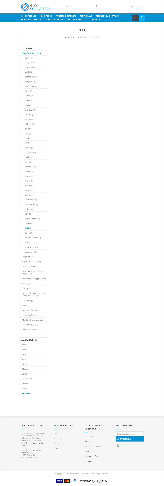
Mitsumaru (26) (31, 252)
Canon (24, 388)
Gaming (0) (26, 305)
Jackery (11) (29, 129)
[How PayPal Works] (74, 482)
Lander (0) (29, 157)
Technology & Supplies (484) (34, 278)
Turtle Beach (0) (31, 204)
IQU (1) (27, 138)
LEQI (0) (28, 133)
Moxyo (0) (29, 190)
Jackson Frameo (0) (33, 237)
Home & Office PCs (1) (31, 310)
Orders (56, 433)
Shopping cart (59, 443)
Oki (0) (28, 228)
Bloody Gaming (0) (32, 86)
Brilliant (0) (29, 209)
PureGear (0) (30, 185)
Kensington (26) (31, 247)
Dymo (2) (28, 233)
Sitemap (88, 461)
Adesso (25, 349)
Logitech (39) (30, 67)
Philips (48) (29, 119)
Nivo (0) (28, 242)
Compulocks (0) (31, 152)
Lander (25, 374)
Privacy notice (90, 451)
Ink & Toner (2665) (30, 325)
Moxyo (25, 383)
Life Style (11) (27, 288)
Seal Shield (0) (30, 176)
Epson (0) (28, 223)
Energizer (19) (30, 81)
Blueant (25, 369)
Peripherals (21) (28, 257)
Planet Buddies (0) (32, 218)
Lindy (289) (29, 62)
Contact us (89, 436)
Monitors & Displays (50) (32, 320)
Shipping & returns (92, 446)
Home (67, 37)
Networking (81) (28, 300)
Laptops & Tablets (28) (31, 315)
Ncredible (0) (30, 162)
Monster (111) (30, 114)
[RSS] (118, 445)
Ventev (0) (29, 181)
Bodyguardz (27, 378)
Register (134, 7)
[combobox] (79, 6)
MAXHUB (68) (30, 110)
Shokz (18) (29, 95)
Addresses (58, 438)
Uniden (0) (29, 100)
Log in (141, 7)
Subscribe (125, 439)
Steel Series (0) (31, 200)
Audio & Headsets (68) (31, 261)
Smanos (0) (29, 171)
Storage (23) (27, 283)
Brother (25, 364)
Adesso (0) (29, 147)
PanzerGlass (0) (31, 166)
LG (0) (27, 143)
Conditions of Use (92, 456)
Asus (24, 354)
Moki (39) (28, 72)
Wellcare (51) (30, 124)
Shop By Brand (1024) (31, 53)
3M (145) (28, 91)
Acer (24, 344)
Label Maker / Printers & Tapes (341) (32, 272)
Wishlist (57, 448)
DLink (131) (29, 58)
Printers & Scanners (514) (32, 329)
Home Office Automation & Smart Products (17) (33, 294)
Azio (24, 359)
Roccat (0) (29, 195)
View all (26, 393)
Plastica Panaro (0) (32, 77)
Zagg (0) (28, 105)
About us (88, 441)
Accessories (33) (29, 266)
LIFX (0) (28, 214)
